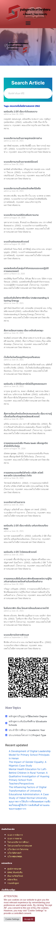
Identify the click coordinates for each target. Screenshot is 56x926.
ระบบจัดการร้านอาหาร (14, 502)
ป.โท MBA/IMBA (14, 856)
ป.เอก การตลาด (14, 838)
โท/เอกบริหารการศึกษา (18, 842)
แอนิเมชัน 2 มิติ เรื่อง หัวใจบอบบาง (20, 111)
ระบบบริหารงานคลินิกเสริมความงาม (21, 215)
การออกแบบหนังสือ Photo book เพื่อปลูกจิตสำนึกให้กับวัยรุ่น (26, 444)
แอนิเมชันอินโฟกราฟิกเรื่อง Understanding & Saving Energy (26, 299)
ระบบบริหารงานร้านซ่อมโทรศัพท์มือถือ (22, 188)
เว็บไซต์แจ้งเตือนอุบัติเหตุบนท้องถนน (22, 357)
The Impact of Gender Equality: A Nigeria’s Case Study (27, 763)
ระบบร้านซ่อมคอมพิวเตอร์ (16, 241)
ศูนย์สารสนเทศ (14, 868)
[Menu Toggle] (28, 23)
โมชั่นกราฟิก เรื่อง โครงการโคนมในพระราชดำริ (26, 608)
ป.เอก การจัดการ (15, 834)
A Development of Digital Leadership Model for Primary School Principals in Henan (30, 755)
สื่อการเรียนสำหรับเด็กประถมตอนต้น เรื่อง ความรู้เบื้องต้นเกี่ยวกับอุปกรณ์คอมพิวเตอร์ (28, 415)
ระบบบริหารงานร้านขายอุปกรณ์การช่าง (23, 138)
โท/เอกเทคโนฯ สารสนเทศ (19, 845)
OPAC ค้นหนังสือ (14, 872)
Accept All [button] (28, 919)
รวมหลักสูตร (13, 883)
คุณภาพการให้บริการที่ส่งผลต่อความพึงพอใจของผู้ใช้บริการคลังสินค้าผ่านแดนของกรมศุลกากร (29, 805)
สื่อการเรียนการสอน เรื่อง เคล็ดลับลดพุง (23, 330)
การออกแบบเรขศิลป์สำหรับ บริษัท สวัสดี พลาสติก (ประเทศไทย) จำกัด (23, 474)
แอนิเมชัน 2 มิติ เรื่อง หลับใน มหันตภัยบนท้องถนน (26, 527)
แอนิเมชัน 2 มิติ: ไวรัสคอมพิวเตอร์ (20, 552)
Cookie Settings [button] (12, 919)
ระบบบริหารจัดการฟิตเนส (16, 635)
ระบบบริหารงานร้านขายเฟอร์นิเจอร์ (21, 161)
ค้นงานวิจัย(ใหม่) (15, 875)
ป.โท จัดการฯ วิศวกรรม (18, 849)
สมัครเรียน (12, 879)
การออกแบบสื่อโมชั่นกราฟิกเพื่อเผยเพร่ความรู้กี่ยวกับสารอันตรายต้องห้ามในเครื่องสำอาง (28, 580)
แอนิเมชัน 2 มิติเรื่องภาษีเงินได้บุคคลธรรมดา (25, 384)
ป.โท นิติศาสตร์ (14, 852)
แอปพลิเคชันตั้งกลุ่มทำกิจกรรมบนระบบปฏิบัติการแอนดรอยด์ (26, 269)
